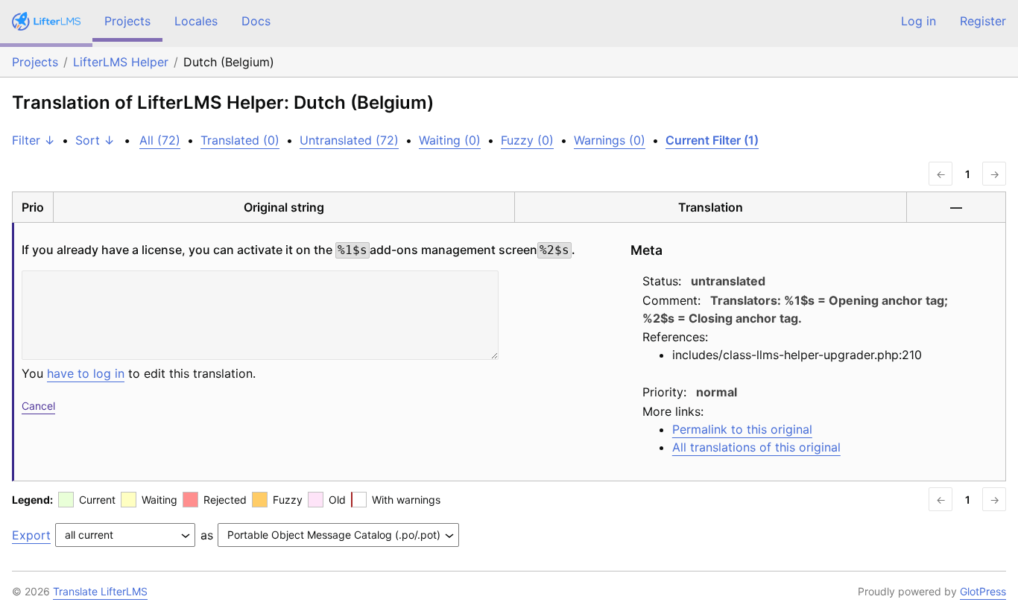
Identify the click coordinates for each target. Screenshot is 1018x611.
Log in (918, 20)
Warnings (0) (609, 140)
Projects (127, 20)
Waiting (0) (450, 140)
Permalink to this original (742, 429)
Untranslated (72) (349, 140)
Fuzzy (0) (527, 140)
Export (31, 535)
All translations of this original (756, 447)
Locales (196, 20)
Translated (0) (239, 140)
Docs (256, 20)
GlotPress (983, 591)
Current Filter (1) (712, 140)
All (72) (159, 140)
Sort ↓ (95, 140)
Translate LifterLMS (100, 591)
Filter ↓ (33, 140)
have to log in (85, 373)
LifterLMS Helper (120, 61)
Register (983, 20)
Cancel (38, 405)
